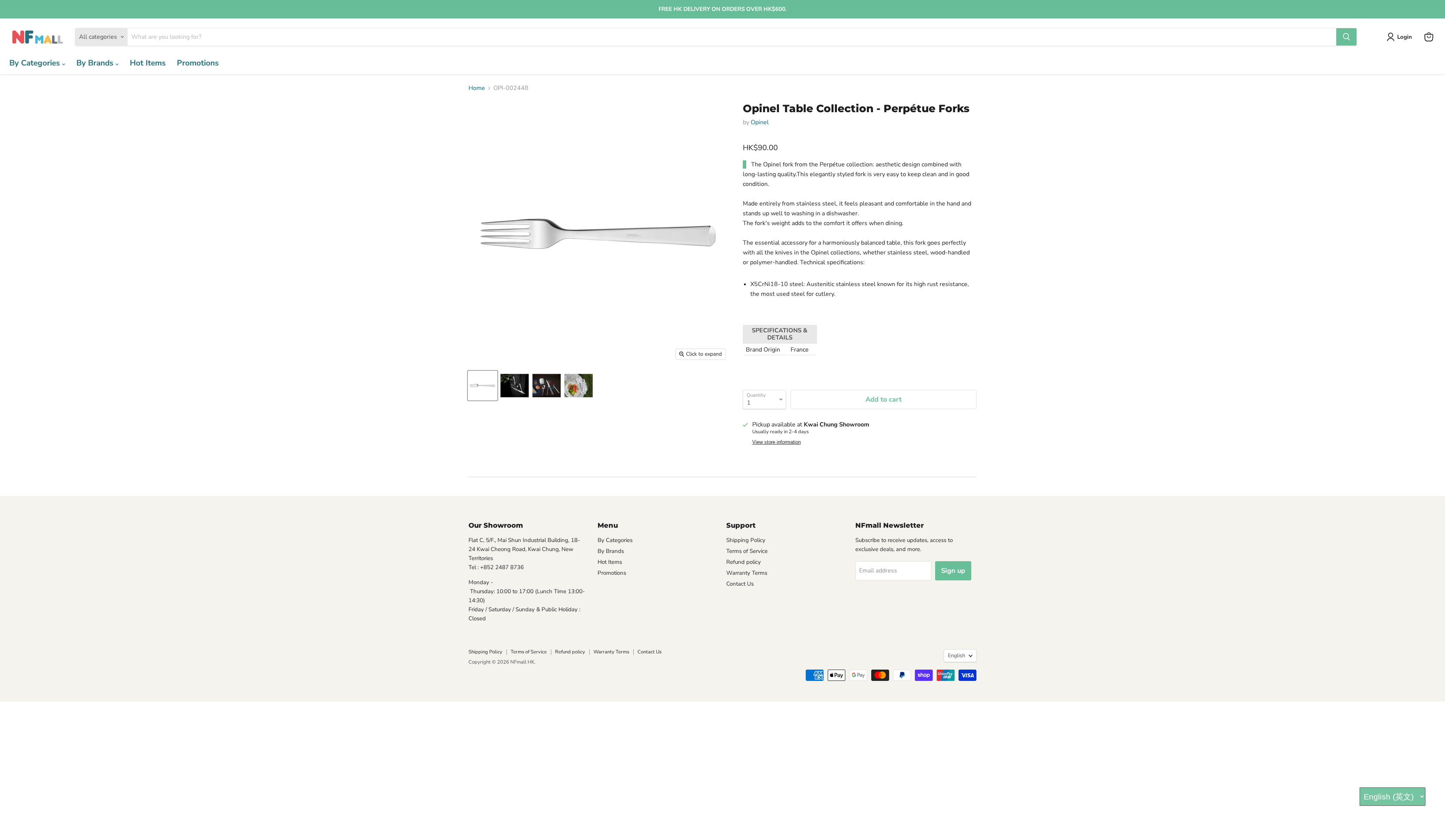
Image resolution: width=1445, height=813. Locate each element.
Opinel (760, 122)
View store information (776, 442)
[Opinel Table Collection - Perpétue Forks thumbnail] (482, 385)
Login (1404, 37)
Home (476, 88)
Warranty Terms (746, 573)
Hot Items (148, 63)
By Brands (96, 63)
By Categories (35, 63)
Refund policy (743, 562)
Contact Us (740, 584)
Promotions (198, 63)
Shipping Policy (745, 540)
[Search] (1346, 37)
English (956, 655)
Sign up (953, 570)
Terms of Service (747, 551)
